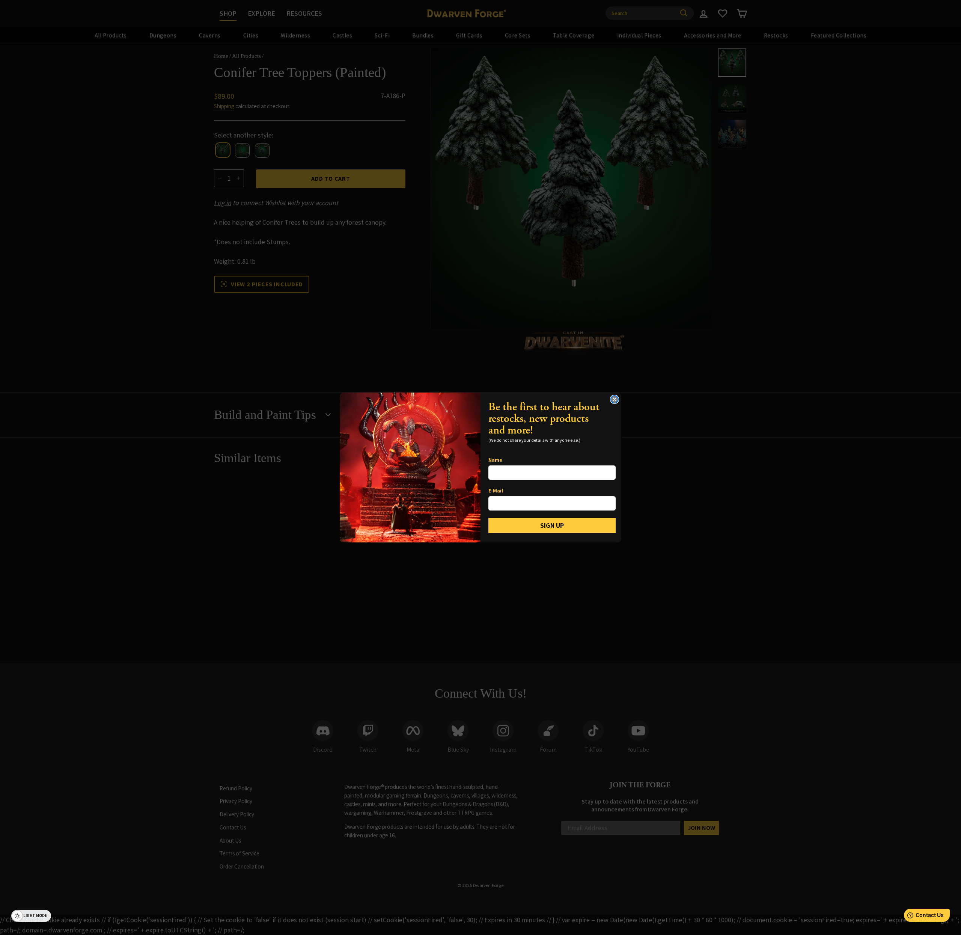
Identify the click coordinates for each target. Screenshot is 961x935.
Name (495, 459)
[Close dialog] (614, 399)
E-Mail (495, 490)
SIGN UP (552, 525)
